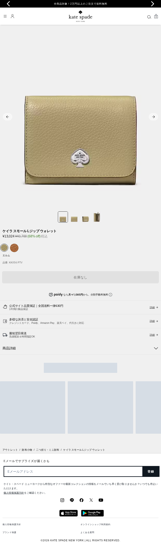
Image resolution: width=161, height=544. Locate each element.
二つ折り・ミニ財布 (47, 449)
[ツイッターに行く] (91, 501)
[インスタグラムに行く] (62, 501)
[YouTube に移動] (100, 501)
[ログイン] (12, 16)
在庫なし (80, 277)
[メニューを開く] (5, 16)
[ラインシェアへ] (71, 501)
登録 (151, 471)
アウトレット (10, 449)
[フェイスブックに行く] (81, 501)
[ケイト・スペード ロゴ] (80, 16)
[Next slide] (152, 3)
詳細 (152, 321)
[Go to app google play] (92, 515)
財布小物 (27, 449)
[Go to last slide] (8, 3)
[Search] (149, 16)
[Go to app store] (68, 515)
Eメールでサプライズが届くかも (27, 461)
